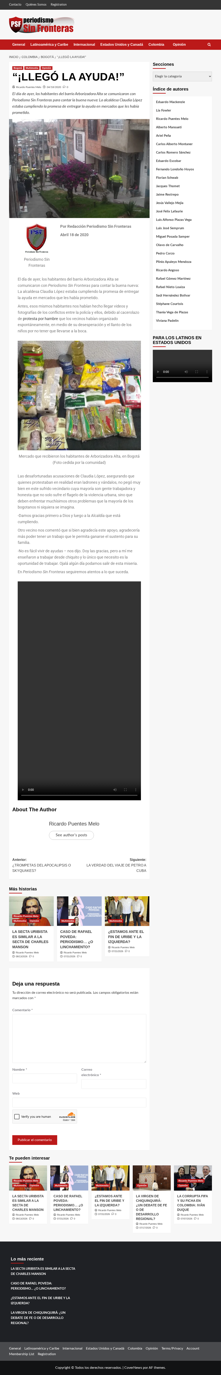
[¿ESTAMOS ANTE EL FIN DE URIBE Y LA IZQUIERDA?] (127, 911)
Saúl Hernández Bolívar (173, 295)
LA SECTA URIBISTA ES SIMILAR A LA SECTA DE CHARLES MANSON (43, 1271)
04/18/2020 (54, 87)
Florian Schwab (167, 177)
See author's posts (71, 835)
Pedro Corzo (165, 253)
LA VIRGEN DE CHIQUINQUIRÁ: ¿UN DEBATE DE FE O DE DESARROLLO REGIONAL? (38, 1318)
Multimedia (32, 68)
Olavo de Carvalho (169, 245)
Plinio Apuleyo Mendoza (173, 262)
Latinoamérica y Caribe (49, 44)
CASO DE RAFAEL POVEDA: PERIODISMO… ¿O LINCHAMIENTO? (38, 1286)
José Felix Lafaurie (169, 211)
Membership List (21, 1354)
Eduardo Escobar (168, 161)
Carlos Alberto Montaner (174, 144)
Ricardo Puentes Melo (28, 87)
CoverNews (133, 1367)
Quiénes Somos (36, 4)
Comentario (22, 1010)
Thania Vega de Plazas (172, 312)
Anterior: (41, 865)
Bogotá (18, 68)
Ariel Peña (163, 135)
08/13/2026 (21, 956)
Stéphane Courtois (169, 304)
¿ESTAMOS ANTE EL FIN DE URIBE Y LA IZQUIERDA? (126, 937)
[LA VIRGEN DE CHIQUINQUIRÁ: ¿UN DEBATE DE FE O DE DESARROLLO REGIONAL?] (152, 1178)
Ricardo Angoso (167, 270)
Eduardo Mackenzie (170, 102)
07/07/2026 (186, 1218)
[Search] (209, 45)
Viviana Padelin (167, 320)
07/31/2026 (69, 956)
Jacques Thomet (168, 186)
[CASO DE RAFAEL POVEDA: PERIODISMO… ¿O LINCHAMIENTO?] (79, 911)
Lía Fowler (163, 110)
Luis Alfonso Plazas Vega (174, 219)
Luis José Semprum (170, 228)
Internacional (84, 44)
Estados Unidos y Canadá (121, 44)
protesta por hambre (40, 318)
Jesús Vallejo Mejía (169, 203)
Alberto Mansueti (169, 127)
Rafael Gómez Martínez (173, 278)
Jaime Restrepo (167, 194)
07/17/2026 (145, 1227)
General (18, 44)
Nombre (19, 1069)
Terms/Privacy (172, 1348)
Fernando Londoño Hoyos (175, 169)
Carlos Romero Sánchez (173, 152)
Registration (59, 4)
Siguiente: (116, 865)
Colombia (160, 46)
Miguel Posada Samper (173, 236)
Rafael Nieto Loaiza (170, 287)
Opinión (183, 46)
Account (192, 1348)
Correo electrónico (91, 1072)
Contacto (15, 4)
